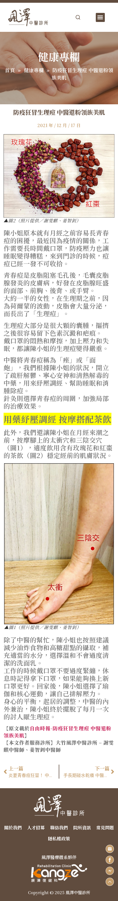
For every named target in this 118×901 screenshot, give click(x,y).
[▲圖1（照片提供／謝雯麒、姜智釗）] (59, 543)
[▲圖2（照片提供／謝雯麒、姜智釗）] (59, 175)
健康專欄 (34, 70)
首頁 (10, 70)
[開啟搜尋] (78, 17)
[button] (100, 17)
